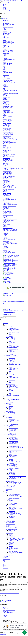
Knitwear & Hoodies (7, 63)
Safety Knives (6, 221)
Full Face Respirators (7, 133)
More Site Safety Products (9, 239)
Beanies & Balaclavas (8, 51)
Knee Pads (5, 163)
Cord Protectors (6, 244)
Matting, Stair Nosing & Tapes (10, 204)
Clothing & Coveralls (8, 186)
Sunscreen (5, 238)
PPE (4, 415)
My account (5, 568)
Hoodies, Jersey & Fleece (8, 24)
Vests (4, 47)
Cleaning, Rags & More (8, 189)
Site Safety (5, 490)
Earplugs (5, 151)
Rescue (4, 145)
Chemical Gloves (7, 119)
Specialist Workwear (7, 79)
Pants (4, 36)
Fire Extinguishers (7, 213)
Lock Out (5, 216)
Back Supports (6, 164)
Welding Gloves (6, 125)
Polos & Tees (6, 37)
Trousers (5, 31)
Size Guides (5, 608)
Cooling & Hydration (8, 178)
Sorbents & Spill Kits (7, 228)
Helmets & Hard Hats (8, 159)
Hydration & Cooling (8, 215)
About (4, 7)
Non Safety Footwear (8, 106)
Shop (4, 561)
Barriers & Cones (7, 211)
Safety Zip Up (6, 101)
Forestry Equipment (7, 172)
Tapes (4, 209)
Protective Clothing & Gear (9, 176)
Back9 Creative (3, 634)
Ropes (4, 146)
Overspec (5, 115)
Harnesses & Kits (7, 143)
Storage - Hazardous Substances (10, 219)
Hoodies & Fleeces (7, 34)
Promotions (5, 562)
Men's (4, 84)
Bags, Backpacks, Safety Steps (10, 243)
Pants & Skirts (6, 75)
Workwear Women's (7, 32)
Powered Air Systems (8, 134)
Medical (5, 196)
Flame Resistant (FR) (7, 44)
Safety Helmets (6, 149)
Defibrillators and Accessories (9, 199)
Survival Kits (6, 198)
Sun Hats (5, 58)
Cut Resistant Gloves (7, 120)
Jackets (4, 45)
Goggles (5, 114)
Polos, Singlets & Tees (8, 27)
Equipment (5, 200)
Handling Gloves (7, 123)
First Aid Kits (6, 202)
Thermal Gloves (6, 124)
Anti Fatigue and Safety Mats (9, 206)
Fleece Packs (6, 54)
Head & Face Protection (8, 156)
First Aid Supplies (7, 203)
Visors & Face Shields (8, 160)
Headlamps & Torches (8, 194)
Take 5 (4, 222)
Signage (5, 217)
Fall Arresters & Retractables (9, 142)
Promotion (5, 248)
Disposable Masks (7, 128)
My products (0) (6, 10)
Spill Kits (5, 234)
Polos (4, 66)
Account (5, 9)
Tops (4, 88)
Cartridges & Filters (7, 130)
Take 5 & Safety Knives (8, 220)
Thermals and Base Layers (9, 59)
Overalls (5, 25)
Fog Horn (5, 246)
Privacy (4, 613)
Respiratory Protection (8, 126)
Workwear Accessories (8, 50)
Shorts (4, 29)
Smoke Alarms (6, 195)
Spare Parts (5, 155)
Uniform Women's (7, 69)
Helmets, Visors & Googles (9, 174)
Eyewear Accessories (7, 116)
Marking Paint (6, 241)
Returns (4, 616)
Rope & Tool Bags (7, 147)
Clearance (5, 250)
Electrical (5, 190)
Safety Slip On (6, 97)
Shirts (4, 28)
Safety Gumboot (6, 104)
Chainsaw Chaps (7, 171)
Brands (4, 4)
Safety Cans (5, 233)
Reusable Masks (6, 129)
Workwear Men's (7, 21)
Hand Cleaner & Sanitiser (9, 185)
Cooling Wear (6, 53)
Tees (4, 68)
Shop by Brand (6, 559)
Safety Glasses (6, 111)
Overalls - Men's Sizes (8, 41)
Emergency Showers (7, 212)
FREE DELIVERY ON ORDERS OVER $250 (11, 0)
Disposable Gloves (7, 121)
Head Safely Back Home (6, 593)
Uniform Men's (6, 60)
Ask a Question (15, 593)
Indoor (4, 225)
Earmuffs (5, 152)
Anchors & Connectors (8, 138)
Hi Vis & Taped (6, 23)
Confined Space (6, 141)
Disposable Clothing (7, 177)
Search (1, 13)
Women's (5, 49)
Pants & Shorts (6, 64)
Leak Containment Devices (9, 232)
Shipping (5, 615)
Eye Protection (6, 110)
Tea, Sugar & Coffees (8, 242)
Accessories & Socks (7, 107)
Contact (4, 8)
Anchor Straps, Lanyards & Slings (10, 139)
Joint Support (6, 165)
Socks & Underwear (7, 56)
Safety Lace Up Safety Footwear (10, 93)
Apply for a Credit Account (9, 610)
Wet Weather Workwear (8, 42)
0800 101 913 (3, 601)
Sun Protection (6, 181)
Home (4, 560)
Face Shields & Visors (8, 112)
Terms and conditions (8, 612)
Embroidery (5, 611)
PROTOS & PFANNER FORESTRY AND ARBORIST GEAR (17, 476)
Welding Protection (7, 173)
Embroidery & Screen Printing (10, 90)
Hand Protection (6, 117)
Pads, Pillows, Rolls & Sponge (10, 230)
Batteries (5, 191)
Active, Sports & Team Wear (9, 82)
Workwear (5, 323)
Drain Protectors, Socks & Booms (10, 229)
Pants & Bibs (6, 46)
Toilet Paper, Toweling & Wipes (10, 187)
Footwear (5, 397)
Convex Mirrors (6, 224)
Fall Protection (6, 137)
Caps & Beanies (6, 158)
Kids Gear (5, 86)
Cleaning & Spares (7, 136)
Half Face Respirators (8, 132)
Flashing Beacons (7, 193)
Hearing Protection (7, 150)
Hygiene (5, 184)
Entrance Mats (6, 207)
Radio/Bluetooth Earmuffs (9, 154)
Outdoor (5, 226)
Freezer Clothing (6, 81)
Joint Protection (6, 161)
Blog (4, 5)
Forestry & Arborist (7, 167)
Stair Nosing (6, 208)
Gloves (4, 55)
